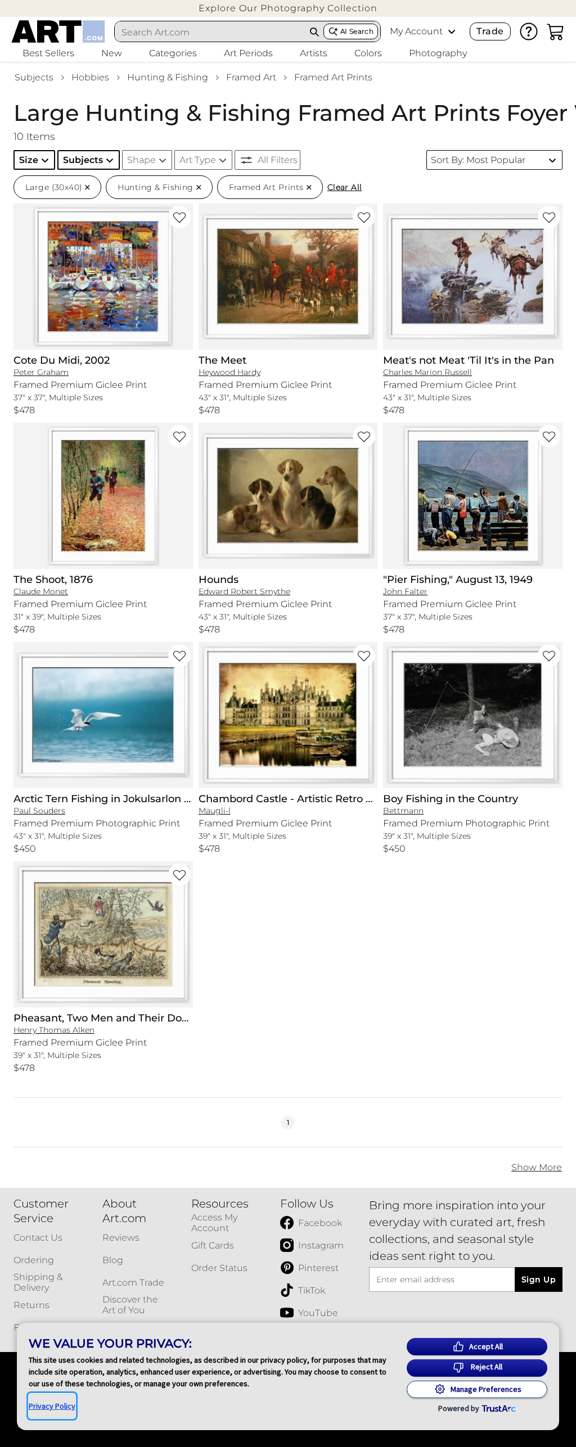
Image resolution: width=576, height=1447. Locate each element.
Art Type (197, 160)
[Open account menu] (452, 31)
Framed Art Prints (333, 77)
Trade (489, 31)
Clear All (344, 187)
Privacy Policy (52, 1406)
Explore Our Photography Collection (288, 8)
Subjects (34, 77)
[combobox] (210, 32)
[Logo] (58, 31)
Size (28, 160)
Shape (141, 160)
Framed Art (251, 77)
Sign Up (538, 1279)
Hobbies (90, 77)
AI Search (357, 31)
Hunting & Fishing (167, 77)
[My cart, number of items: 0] (556, 31)
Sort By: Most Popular (478, 160)
